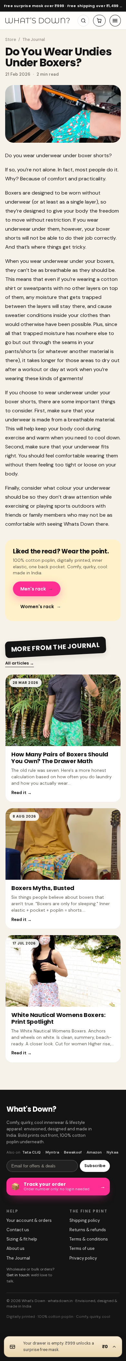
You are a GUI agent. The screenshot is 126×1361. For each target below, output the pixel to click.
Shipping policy (84, 1220)
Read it (21, 792)
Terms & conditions (88, 1239)
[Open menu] (115, 20)
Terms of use (82, 1248)
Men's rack (36, 588)
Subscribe (94, 1165)
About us (15, 1248)
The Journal (34, 39)
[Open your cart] (99, 20)
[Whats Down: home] (37, 20)
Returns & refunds (87, 1229)
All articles (19, 663)
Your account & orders (29, 1220)
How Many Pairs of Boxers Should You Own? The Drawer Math (59, 757)
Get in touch (17, 1275)
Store (10, 39)
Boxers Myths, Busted (42, 888)
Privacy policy (83, 1258)
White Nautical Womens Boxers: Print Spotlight (58, 1018)
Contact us (17, 1229)
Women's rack (40, 606)
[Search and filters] (83, 20)
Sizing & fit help (21, 1239)
